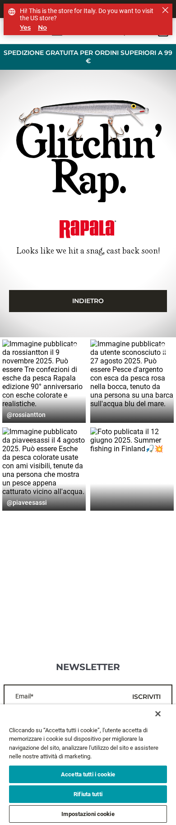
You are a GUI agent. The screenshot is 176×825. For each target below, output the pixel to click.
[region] (88, 764)
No (42, 28)
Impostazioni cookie (87, 814)
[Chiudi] (158, 713)
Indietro (88, 301)
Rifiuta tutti (88, 794)
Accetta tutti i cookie (88, 774)
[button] (44, 381)
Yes (25, 28)
